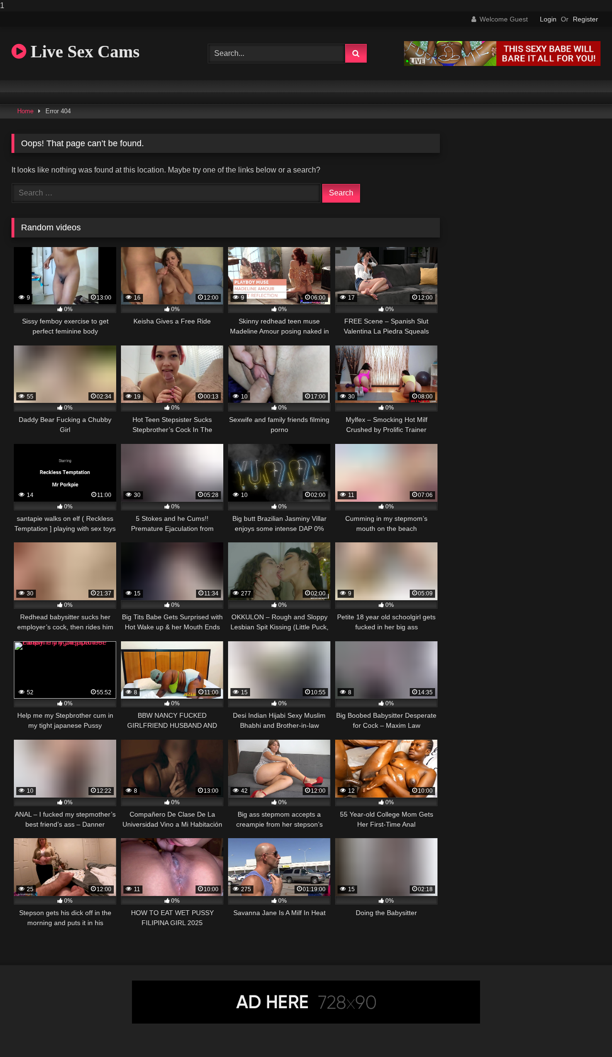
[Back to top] (582, 1030)
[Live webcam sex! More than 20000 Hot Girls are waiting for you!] (502, 63)
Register (585, 19)
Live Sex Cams (83, 51)
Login (548, 19)
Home (25, 111)
